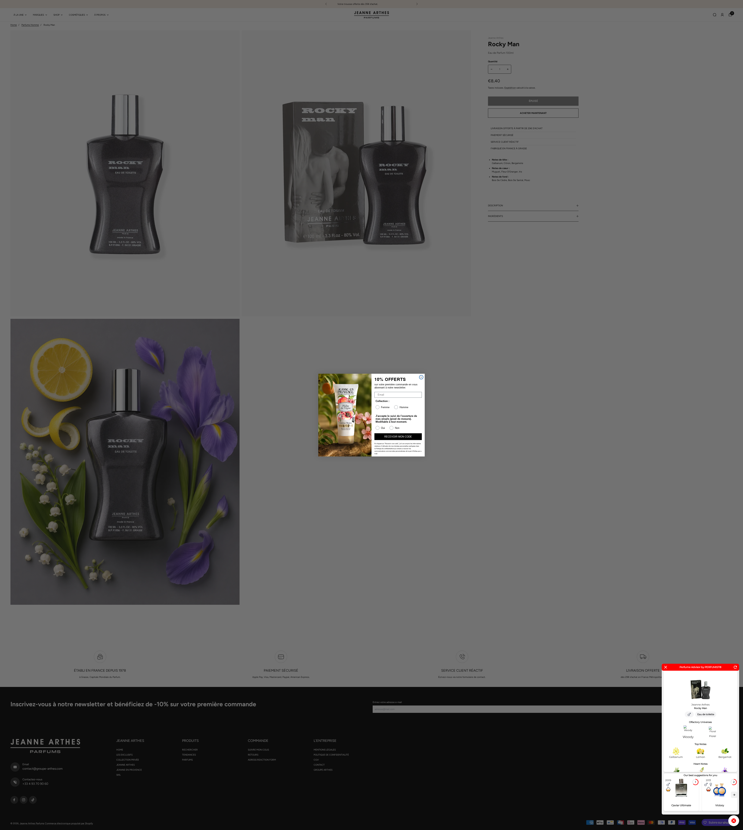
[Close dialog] (421, 377)
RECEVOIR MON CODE (398, 436)
